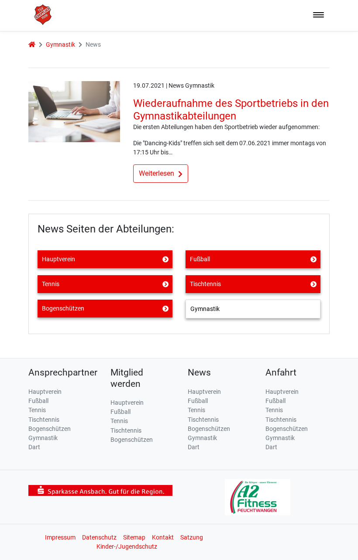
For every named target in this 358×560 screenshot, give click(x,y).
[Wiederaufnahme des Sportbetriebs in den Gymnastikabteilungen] (74, 110)
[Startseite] (31, 44)
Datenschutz (99, 537)
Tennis (50, 283)
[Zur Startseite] (40, 13)
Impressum (60, 537)
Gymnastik (60, 44)
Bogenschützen (63, 308)
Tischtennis (205, 283)
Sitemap (134, 537)
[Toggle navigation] (318, 15)
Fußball (200, 259)
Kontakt (163, 537)
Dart (34, 447)
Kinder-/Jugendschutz (126, 546)
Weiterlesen (157, 173)
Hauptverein (58, 259)
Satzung (191, 537)
